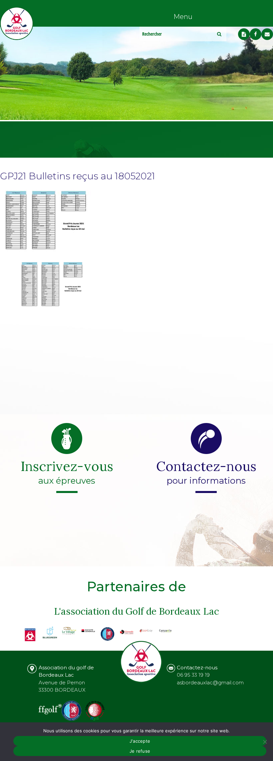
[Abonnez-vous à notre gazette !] (244, 34)
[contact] (267, 34)
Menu (182, 17)
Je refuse (140, 751)
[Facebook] (255, 34)
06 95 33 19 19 (193, 675)
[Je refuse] (264, 741)
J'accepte (140, 741)
